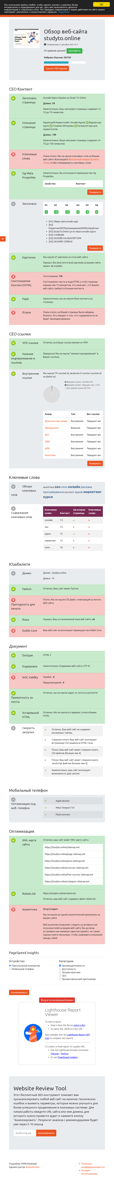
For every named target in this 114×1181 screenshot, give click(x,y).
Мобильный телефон (23, 969)
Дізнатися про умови (56, 421)
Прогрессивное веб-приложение (79, 979)
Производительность (73, 965)
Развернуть (95, 192)
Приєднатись (52, 428)
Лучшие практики (71, 972)
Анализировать (19, 992)
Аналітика (50, 455)
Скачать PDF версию (56, 68)
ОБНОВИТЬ (74, 51)
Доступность (69, 969)
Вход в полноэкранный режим (57, 1000)
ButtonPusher (33, 1167)
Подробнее (63, 11)
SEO (47, 434)
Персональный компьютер (26, 965)
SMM (47, 441)
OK (101, 4)
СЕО (64, 975)
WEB (47, 448)
